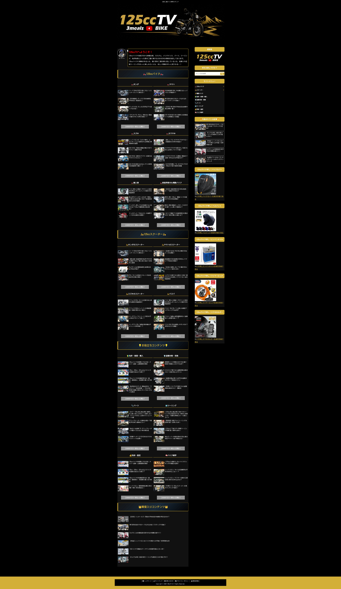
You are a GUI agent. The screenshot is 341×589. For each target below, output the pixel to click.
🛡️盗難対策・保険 (200, 99)
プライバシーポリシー (183, 581)
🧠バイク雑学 (199, 112)
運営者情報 (195, 581)
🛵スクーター (199, 90)
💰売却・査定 (199, 109)
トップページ (147, 581)
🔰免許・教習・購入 (201, 96)
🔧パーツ (198, 103)
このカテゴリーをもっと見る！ (135, 126)
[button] (222, 74)
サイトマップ (158, 581)
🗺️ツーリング (199, 106)
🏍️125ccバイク (199, 86)
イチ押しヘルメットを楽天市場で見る (209, 233)
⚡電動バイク (199, 93)
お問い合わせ (169, 581)
